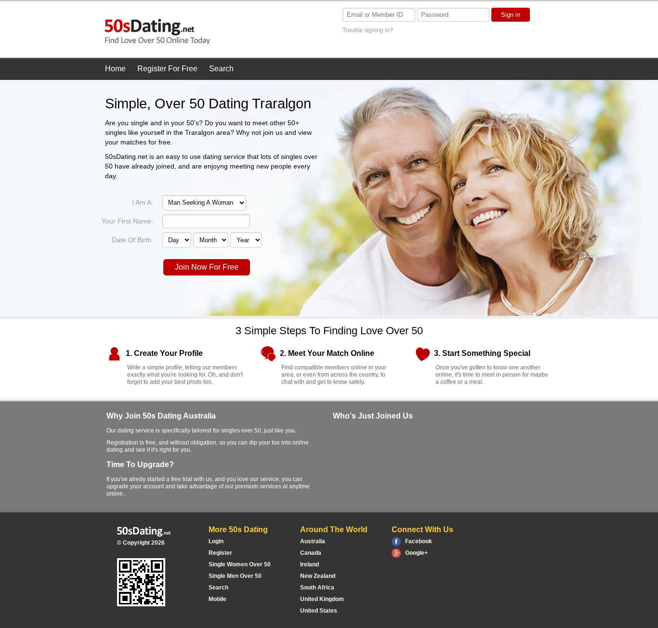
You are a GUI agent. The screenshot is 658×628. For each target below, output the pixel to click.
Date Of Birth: (132, 239)
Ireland (309, 564)
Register (220, 553)
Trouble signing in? (367, 30)
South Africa (317, 587)
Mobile (217, 599)
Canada (310, 553)
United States (318, 610)
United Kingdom (322, 599)
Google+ (416, 553)
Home (115, 69)
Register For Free (167, 69)
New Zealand (317, 576)
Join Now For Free (206, 267)
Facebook (418, 541)
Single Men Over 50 (235, 576)
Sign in (510, 14)
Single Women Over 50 (240, 564)
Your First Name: (127, 221)
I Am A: (142, 202)
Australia (312, 541)
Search (221, 69)
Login (216, 541)
